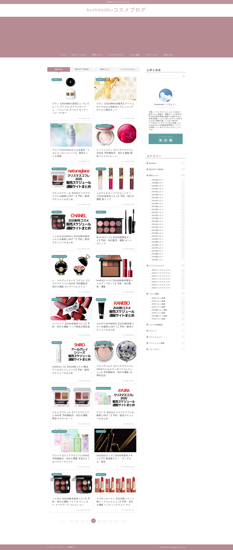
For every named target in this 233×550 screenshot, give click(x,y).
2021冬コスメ (168, 224)
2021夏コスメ (168, 230)
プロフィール (151, 55)
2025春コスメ (167, 186)
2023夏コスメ (168, 206)
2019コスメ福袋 (168, 319)
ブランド (166, 331)
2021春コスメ (168, 233)
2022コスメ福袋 (168, 304)
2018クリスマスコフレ (168, 288)
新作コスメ (97, 55)
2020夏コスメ (168, 242)
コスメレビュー (166, 337)
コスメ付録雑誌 (166, 325)
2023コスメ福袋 (168, 301)
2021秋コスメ (168, 227)
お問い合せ (168, 55)
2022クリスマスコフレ (168, 276)
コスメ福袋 (135, 55)
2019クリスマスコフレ (168, 285)
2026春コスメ (167, 180)
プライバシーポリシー (56, 547)
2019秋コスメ (168, 251)
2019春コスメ (168, 257)
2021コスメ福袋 (168, 307)
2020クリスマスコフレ (168, 282)
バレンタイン (166, 349)
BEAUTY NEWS (79, 55)
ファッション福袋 (166, 343)
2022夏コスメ (168, 218)
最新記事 (58, 69)
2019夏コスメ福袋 (167, 316)
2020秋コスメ (168, 239)
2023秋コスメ (168, 203)
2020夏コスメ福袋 (167, 310)
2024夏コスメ (168, 195)
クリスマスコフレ (116, 55)
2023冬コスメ (168, 201)
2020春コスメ (168, 245)
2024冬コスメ (167, 192)
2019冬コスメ (168, 248)
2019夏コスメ (168, 254)
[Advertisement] (116, 34)
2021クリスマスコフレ (168, 279)
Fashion (166, 163)
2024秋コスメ (168, 189)
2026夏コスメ (167, 183)
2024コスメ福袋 (167, 298)
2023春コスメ (168, 209)
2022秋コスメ (168, 215)
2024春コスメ (168, 198)
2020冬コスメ (168, 236)
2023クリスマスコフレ (168, 273)
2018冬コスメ (167, 260)
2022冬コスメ (168, 212)
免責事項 (70, 547)
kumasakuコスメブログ (116, 9)
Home (63, 55)
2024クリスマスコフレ (168, 270)
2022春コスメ (168, 221)
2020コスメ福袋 (168, 313)
